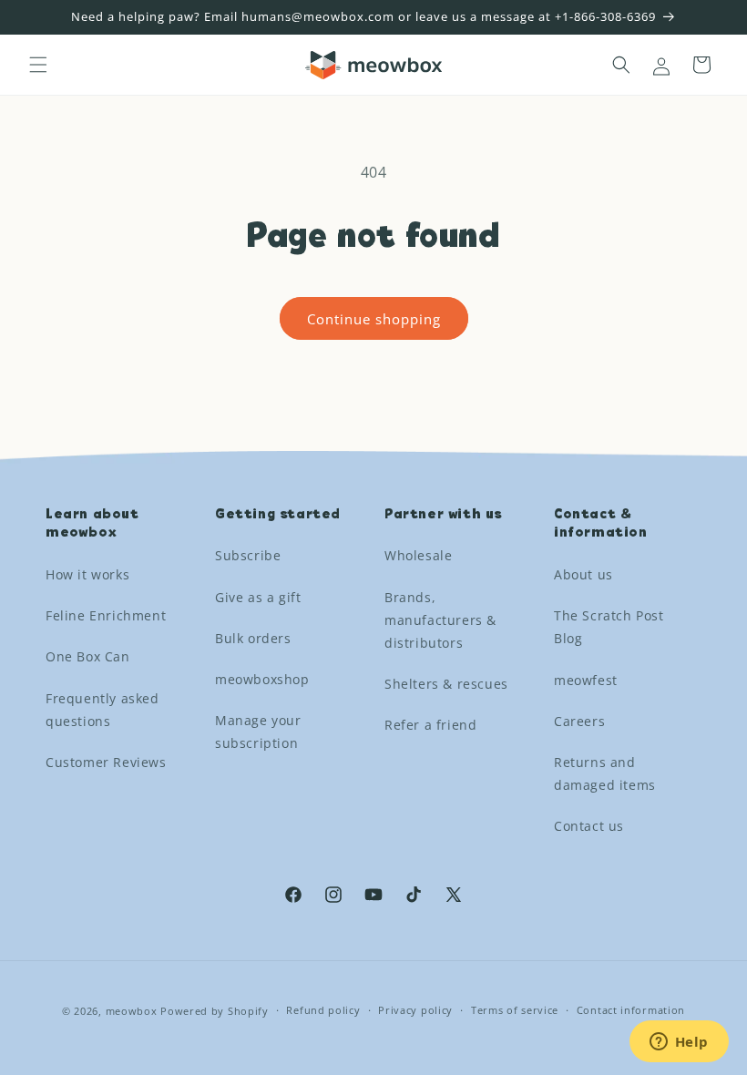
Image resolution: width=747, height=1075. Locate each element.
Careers (579, 721)
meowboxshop (262, 679)
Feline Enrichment (106, 615)
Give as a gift (258, 597)
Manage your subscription (258, 732)
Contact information (631, 1010)
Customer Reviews (106, 762)
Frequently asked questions (102, 710)
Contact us (589, 825)
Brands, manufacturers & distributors (440, 620)
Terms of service (514, 1010)
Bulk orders (253, 638)
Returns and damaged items (605, 773)
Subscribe (248, 555)
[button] (38, 65)
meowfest (586, 680)
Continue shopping (374, 319)
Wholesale (418, 555)
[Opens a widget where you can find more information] (679, 1043)
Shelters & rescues (446, 683)
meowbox (132, 1011)
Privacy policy (415, 1010)
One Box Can (88, 656)
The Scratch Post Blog (609, 627)
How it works (87, 574)
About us (583, 574)
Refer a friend (430, 724)
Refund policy (323, 1010)
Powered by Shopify (214, 1011)
